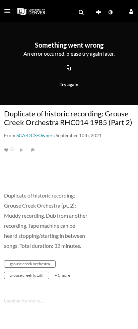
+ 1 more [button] (62, 275)
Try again (69, 84)
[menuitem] (81, 12)
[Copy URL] (69, 68)
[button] (9, 11)
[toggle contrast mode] (110, 12)
